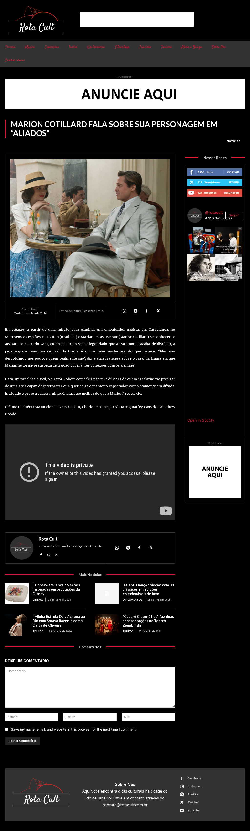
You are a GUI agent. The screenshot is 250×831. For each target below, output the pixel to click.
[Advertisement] (137, 19)
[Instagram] (48, 554)
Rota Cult (48, 539)
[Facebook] (146, 311)
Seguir (234, 182)
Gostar (233, 172)
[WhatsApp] (124, 311)
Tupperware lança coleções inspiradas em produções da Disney (56, 589)
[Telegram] (135, 311)
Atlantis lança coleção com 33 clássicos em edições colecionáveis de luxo (148, 589)
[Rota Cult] (21, 548)
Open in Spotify (201, 420)
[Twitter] (158, 311)
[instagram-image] (201, 240)
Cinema (38, 599)
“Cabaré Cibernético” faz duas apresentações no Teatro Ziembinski (148, 620)
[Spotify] (182, 795)
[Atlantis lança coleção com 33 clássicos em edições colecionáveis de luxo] (107, 593)
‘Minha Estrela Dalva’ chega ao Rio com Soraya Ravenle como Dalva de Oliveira (59, 620)
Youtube (193, 810)
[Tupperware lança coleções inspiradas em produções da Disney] (17, 593)
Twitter (193, 802)
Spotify (193, 794)
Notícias (233, 141)
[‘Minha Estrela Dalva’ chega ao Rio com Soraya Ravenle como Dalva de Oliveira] (17, 625)
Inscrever (231, 192)
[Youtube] (182, 811)
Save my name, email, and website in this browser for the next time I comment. (74, 729)
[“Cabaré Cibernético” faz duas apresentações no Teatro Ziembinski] (107, 625)
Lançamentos (132, 599)
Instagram (194, 786)
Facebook (194, 778)
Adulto (38, 631)
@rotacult (214, 212)
